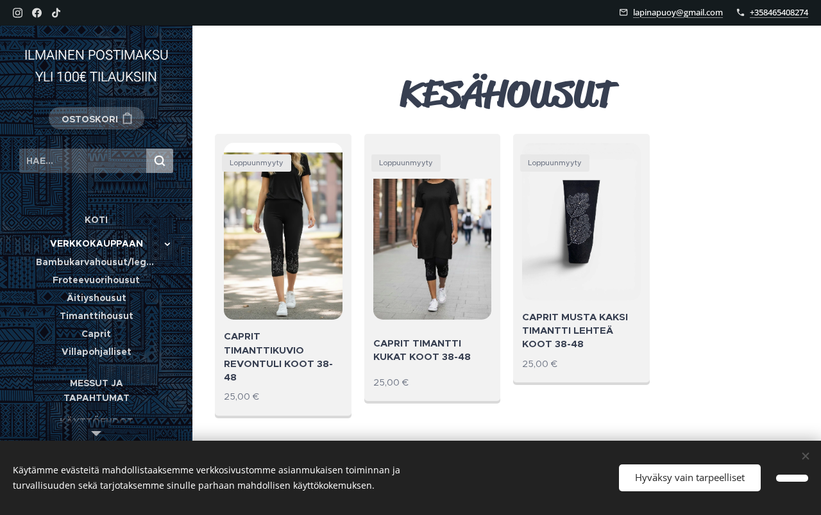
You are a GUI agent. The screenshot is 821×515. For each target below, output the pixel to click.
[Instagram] (18, 13)
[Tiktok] (56, 13)
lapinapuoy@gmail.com (678, 12)
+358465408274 (779, 12)
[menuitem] (96, 220)
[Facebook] (37, 13)
